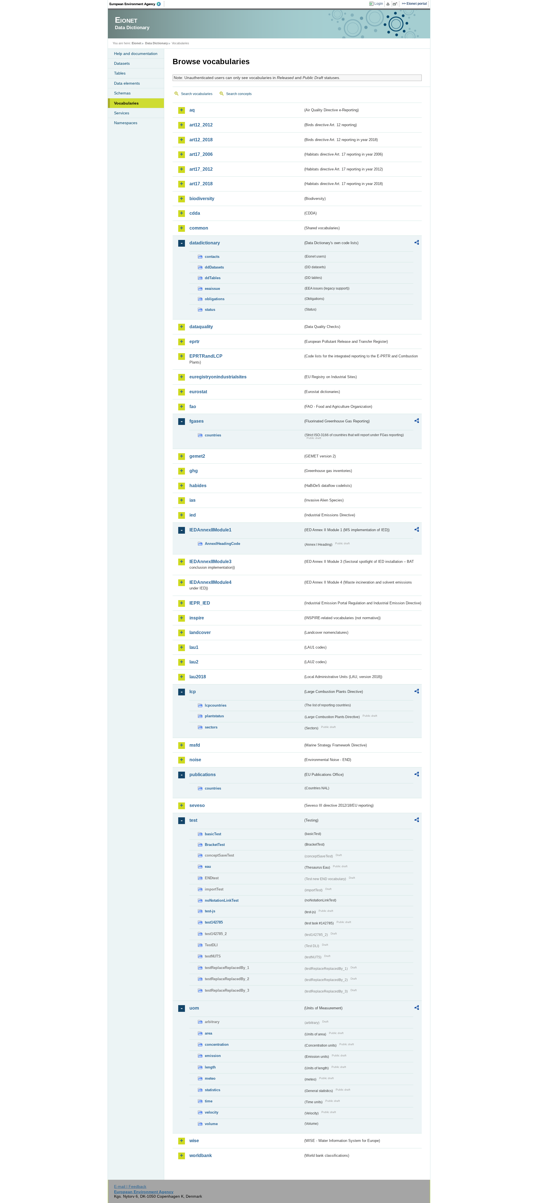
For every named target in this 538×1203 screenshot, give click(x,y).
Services (121, 113)
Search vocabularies (196, 94)
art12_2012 (201, 124)
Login (378, 3)
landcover (200, 632)
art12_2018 (201, 139)
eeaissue (212, 288)
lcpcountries (215, 705)
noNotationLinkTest (221, 900)
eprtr (194, 341)
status (210, 309)
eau (208, 866)
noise (195, 759)
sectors (211, 727)
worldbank (200, 1155)
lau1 (193, 647)
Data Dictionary (156, 43)
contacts (212, 257)
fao (192, 406)
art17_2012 (201, 169)
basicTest (213, 834)
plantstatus (214, 716)
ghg (193, 470)
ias (192, 500)
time (208, 1101)
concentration (217, 1044)
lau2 (193, 662)
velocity (211, 1112)
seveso (197, 805)
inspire (196, 618)
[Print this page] (389, 4)
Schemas (122, 93)
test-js (210, 911)
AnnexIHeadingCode (222, 544)
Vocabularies (126, 103)
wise (194, 1140)
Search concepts (239, 94)
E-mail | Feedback (130, 1186)
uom (194, 1008)
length (210, 1067)
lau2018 (197, 676)
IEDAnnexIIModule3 (210, 561)
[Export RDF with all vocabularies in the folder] (416, 243)
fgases (196, 421)
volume (211, 1124)
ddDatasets (214, 267)
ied (192, 515)
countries (213, 435)
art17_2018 (201, 183)
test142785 (214, 922)
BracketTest (215, 845)
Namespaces (125, 123)
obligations (214, 299)
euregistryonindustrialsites (218, 376)
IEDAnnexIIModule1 (210, 530)
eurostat (198, 391)
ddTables (213, 278)
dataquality (201, 326)
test (193, 820)
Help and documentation (135, 53)
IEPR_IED (199, 603)
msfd (194, 745)
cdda (194, 213)
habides (198, 485)
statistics (212, 1090)
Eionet (136, 43)
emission (213, 1056)
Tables (120, 73)
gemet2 (197, 456)
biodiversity (201, 198)
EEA (137, 4)
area (208, 1033)
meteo (210, 1078)
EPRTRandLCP (205, 356)
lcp (192, 691)
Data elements (127, 83)
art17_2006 (201, 154)
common (198, 228)
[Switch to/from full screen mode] (396, 4)
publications (202, 774)
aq (192, 110)
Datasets (122, 63)
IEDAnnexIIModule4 (210, 582)
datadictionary (204, 242)
